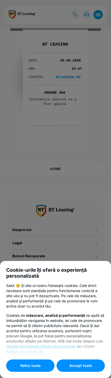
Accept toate (80, 365)
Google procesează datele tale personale (40, 346)
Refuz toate (30, 365)
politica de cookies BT (24, 351)
